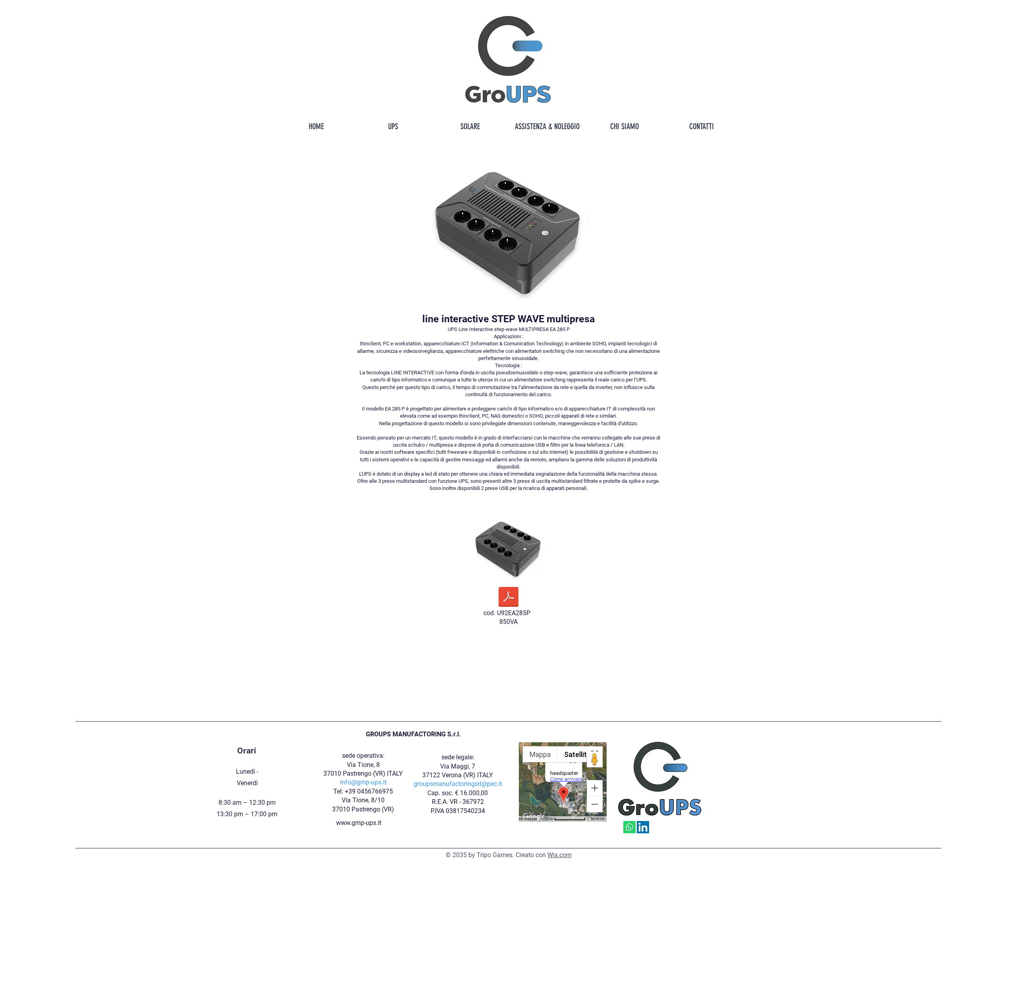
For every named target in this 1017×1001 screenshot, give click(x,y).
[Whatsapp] (629, 827)
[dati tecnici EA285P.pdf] (508, 598)
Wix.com (559, 855)
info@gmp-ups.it (363, 782)
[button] (392, 126)
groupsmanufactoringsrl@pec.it (458, 784)
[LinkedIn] (643, 827)
